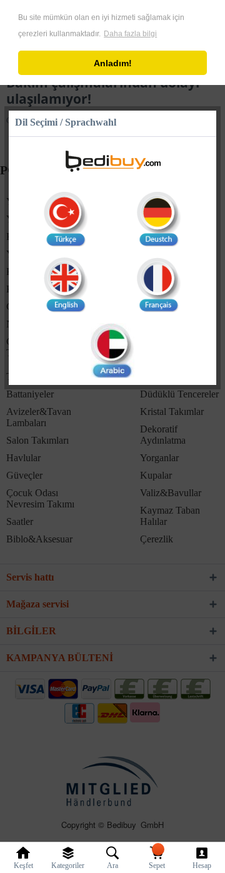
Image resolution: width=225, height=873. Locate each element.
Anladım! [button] (113, 63)
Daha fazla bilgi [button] (130, 33)
